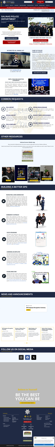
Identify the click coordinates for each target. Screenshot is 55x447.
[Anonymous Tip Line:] (31, 425)
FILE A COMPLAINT (11, 124)
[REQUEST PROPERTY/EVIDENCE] (30, 124)
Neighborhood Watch (6, 419)
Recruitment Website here (15, 206)
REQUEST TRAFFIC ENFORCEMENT (42, 115)
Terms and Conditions (47, 426)
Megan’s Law (47, 419)
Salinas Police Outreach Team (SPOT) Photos (15, 419)
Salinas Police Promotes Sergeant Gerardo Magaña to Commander (34, 329)
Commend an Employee (13, 251)
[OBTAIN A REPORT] (3, 118)
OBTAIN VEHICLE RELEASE (40, 107)
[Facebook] (1, 2)
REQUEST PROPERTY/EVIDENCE (41, 123)
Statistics (46, 417)
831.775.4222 (51, 11)
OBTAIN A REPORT (11, 115)
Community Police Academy (7, 418)
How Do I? (38, 416)
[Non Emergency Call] (24, 425)
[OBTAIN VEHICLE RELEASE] (30, 109)
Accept (44, 444)
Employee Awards (39, 418)
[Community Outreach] (4, 220)
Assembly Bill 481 (39, 419)
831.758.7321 (51, 9)
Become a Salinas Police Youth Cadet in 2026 (7, 329)
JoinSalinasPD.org (16, 70)
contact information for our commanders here (18, 280)
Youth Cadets (14, 417)
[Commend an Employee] (4, 259)
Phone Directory (12, 271)
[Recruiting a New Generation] (4, 201)
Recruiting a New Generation (15, 194)
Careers (45, 425)
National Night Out (6, 426)
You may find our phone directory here (14, 279)
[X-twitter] (1, 6)
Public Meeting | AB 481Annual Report (19, 329)
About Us (38, 415)
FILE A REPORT (10, 107)
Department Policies (39, 417)
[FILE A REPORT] (3, 109)
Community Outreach (12, 214)
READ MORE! (16, 94)
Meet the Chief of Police (47, 423)
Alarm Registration (47, 418)
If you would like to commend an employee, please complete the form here (17, 263)
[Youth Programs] (4, 239)
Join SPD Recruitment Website (48, 424)
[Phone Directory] (4, 276)
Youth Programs (12, 232)
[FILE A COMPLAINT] (3, 126)
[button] (53, 438)
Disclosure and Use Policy (10, 445)
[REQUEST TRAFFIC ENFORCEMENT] (30, 117)
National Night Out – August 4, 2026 (46, 329)
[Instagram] (1, 4)
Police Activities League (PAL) (14, 421)
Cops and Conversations (7, 425)
